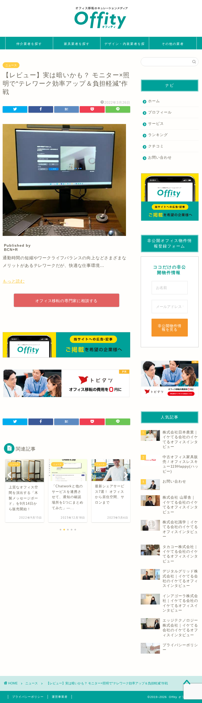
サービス (156, 124)
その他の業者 (173, 44)
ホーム (154, 101)
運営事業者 (60, 696)
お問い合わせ (160, 157)
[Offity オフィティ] (101, 30)
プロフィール (160, 112)
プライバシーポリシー (28, 696)
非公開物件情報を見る (169, 328)
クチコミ (156, 146)
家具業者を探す (77, 44)
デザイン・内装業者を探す (124, 45)
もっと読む (14, 281)
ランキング (158, 135)
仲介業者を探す (29, 44)
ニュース (11, 65)
